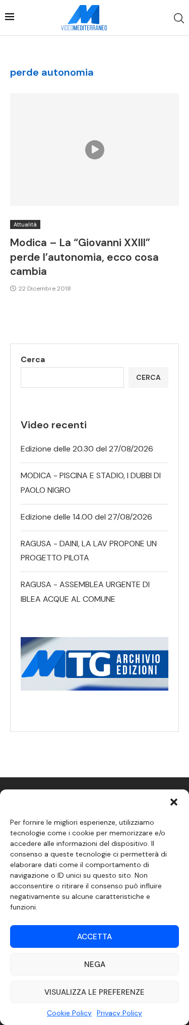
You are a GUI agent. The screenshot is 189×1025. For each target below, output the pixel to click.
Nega (94, 964)
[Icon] (94, 149)
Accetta (94, 937)
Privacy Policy (119, 1012)
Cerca (33, 359)
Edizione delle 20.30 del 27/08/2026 (87, 448)
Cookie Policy (69, 1012)
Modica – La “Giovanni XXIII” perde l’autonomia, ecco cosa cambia (84, 257)
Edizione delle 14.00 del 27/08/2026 (86, 516)
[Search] (179, 18)
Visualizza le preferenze (94, 992)
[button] (174, 802)
